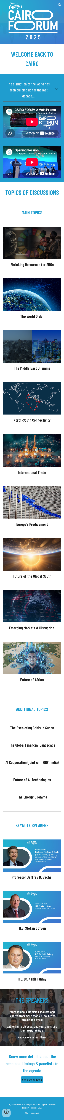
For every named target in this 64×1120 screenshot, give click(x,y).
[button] (4, 5)
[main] (32, 59)
